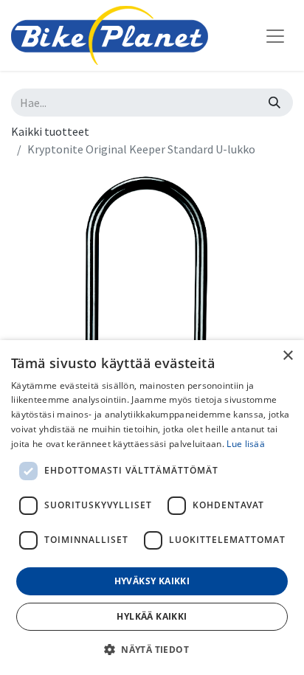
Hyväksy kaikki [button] (152, 581)
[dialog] (152, 507)
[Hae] (274, 103)
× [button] (287, 355)
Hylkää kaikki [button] (152, 616)
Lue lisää (246, 443)
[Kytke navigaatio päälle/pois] (275, 35)
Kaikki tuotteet (50, 131)
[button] (152, 649)
